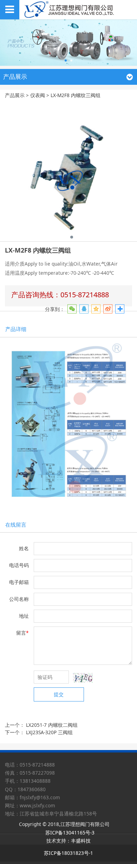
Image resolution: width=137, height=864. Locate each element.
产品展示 (15, 95)
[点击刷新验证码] (83, 677)
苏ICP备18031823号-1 (68, 853)
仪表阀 (37, 95)
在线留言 (15, 524)
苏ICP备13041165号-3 (69, 832)
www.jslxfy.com (37, 805)
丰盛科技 (81, 840)
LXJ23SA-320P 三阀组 (49, 732)
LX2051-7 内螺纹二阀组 (52, 725)
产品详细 (15, 328)
